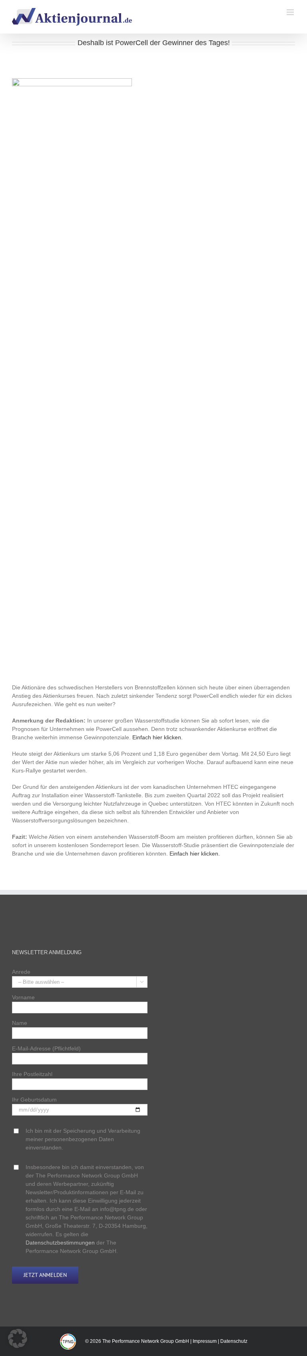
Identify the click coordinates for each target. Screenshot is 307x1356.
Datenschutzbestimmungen (60, 1242)
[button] (17, 1338)
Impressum (205, 1341)
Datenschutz (233, 1341)
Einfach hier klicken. (157, 737)
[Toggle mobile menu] (291, 12)
